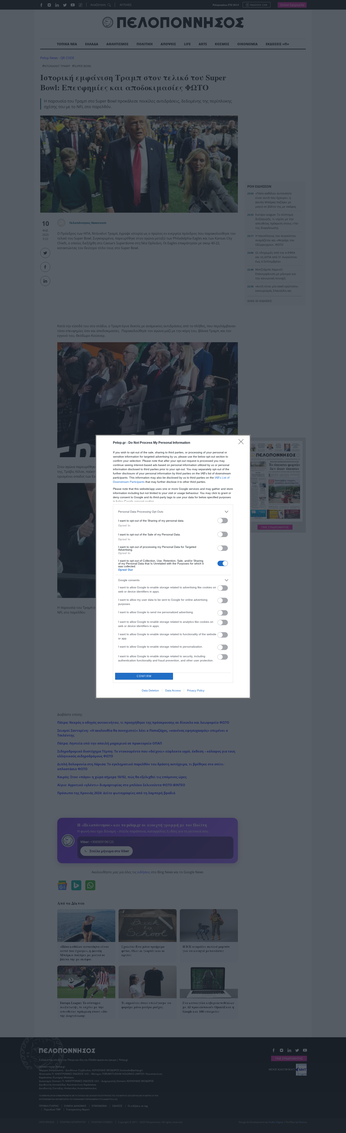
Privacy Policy (195, 690)
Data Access (173, 690)
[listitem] (173, 512)
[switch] (222, 520)
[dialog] (173, 566)
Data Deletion (150, 690)
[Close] (242, 443)
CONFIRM (144, 676)
